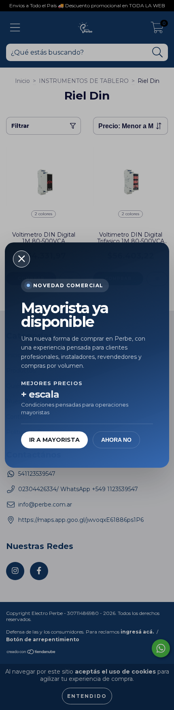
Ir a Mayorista (54, 439)
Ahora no (116, 440)
